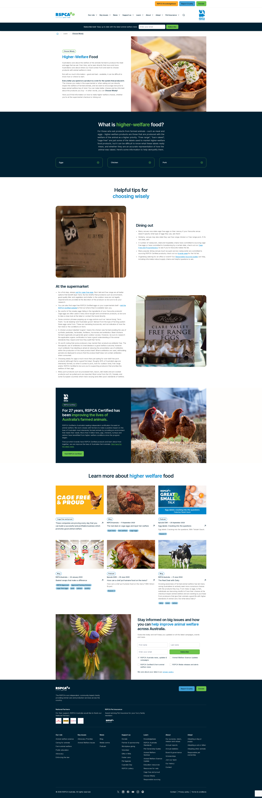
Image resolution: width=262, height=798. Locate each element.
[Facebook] (128, 792)
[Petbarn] (66, 721)
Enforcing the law (62, 757)
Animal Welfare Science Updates (185, 658)
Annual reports (171, 745)
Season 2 (111, 591)
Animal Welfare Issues (86, 743)
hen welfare (122, 530)
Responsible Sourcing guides (186, 257)
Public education (62, 750)
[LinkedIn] (123, 792)
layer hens (112, 530)
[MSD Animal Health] (73, 721)
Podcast (103, 746)
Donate (124, 739)
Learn (65, 33)
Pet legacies (126, 761)
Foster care (126, 757)
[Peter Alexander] (81, 721)
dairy (161, 603)
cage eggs (134, 530)
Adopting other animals (197, 749)
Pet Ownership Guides (152, 749)
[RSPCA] (65, 15)
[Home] (57, 33)
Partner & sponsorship (130, 743)
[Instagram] (138, 792)
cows (167, 603)
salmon (79, 588)
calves (174, 603)
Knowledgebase (150, 739)
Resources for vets (151, 768)
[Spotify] (143, 792)
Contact (169, 767)
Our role (59, 735)
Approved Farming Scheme (81, 585)
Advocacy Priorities (85, 739)
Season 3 (162, 534)
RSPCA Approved (63, 585)
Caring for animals (63, 743)
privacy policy (168, 672)
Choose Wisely (149, 776)
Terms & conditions (198, 792)
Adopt (190, 735)
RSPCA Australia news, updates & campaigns (153, 659)
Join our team (171, 760)
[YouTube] (133, 792)
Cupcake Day (127, 765)
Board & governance (174, 752)
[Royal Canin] (58, 721)
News (102, 735)
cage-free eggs (62, 588)
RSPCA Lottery (127, 768)
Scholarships (171, 756)
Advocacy (59, 754)
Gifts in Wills (126, 754)
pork (72, 588)
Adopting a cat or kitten (197, 745)
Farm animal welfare (64, 746)
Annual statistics (172, 749)
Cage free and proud (152, 772)
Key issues (82, 735)
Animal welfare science (65, 739)
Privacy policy (183, 792)
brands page (183, 253)
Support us (126, 735)
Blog (101, 739)
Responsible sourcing (152, 779)
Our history (170, 763)
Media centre (105, 743)
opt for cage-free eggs (84, 292)
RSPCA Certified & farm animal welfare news (152, 666)
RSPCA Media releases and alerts (185, 665)
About (168, 735)
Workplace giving (128, 746)
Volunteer (125, 750)
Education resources (152, 765)
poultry (87, 588)
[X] (118, 792)
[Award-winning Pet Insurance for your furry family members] (110, 721)
